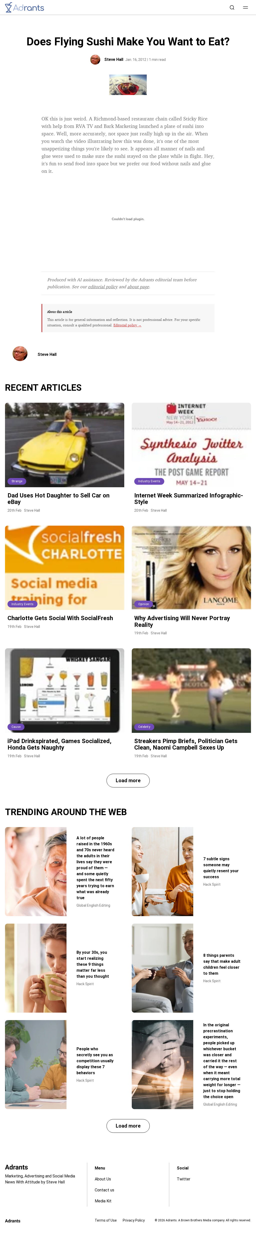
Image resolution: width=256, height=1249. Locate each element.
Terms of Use (106, 1220)
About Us (103, 1179)
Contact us (104, 1190)
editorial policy (103, 286)
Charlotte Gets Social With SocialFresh (60, 618)
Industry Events (149, 481)
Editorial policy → (128, 325)
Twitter (183, 1179)
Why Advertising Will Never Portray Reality (182, 621)
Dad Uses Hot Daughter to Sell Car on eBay (59, 498)
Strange (17, 481)
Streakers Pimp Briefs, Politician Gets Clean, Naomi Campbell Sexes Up (186, 744)
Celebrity (144, 727)
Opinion (143, 604)
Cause (16, 727)
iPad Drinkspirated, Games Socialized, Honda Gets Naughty (60, 744)
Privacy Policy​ (134, 1220)
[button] (245, 7)
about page (138, 286)
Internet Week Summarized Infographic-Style (188, 498)
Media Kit (103, 1201)
